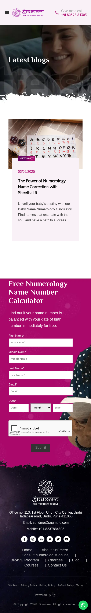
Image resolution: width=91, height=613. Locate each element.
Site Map (13, 585)
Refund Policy (66, 585)
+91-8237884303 (51, 529)
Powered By (43, 595)
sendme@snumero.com (51, 522)
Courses (31, 565)
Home (27, 550)
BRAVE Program (25, 560)
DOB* (12, 400)
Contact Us (57, 565)
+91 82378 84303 (74, 15)
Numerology (26, 158)
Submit (40, 447)
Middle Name (17, 352)
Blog (76, 560)
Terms (79, 585)
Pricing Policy (47, 585)
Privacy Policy (29, 585)
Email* (12, 384)
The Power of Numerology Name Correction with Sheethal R (42, 187)
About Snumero (55, 550)
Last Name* (16, 368)
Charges (55, 560)
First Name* (16, 335)
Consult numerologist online (45, 555)
